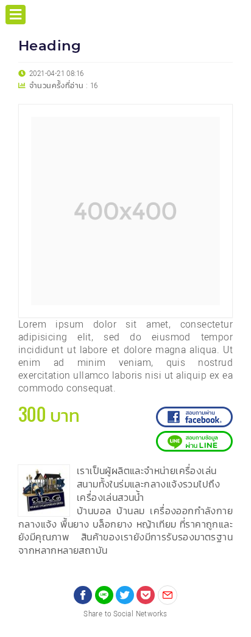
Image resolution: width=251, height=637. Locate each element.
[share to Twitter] (125, 595)
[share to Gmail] (167, 595)
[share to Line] (104, 595)
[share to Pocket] (145, 595)
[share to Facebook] (83, 595)
